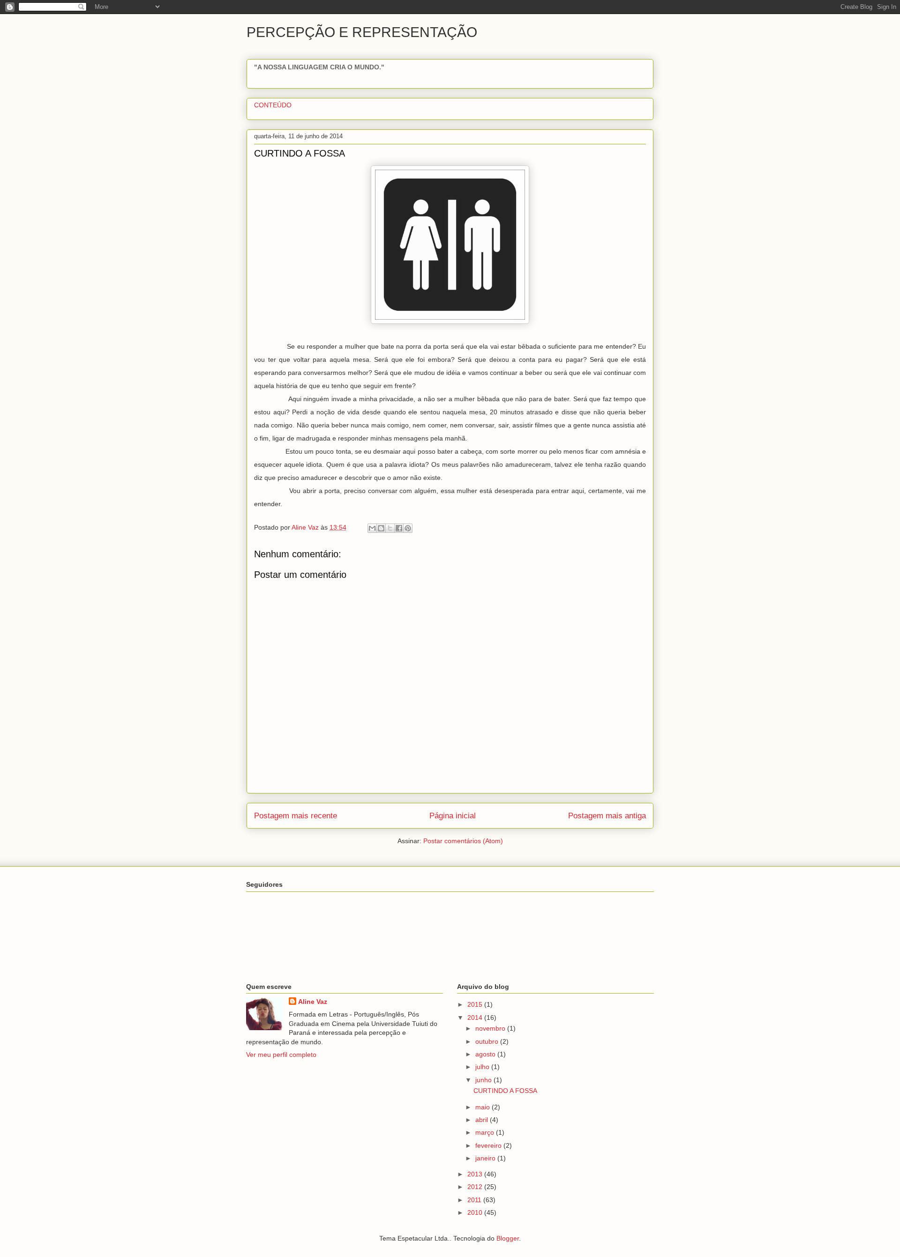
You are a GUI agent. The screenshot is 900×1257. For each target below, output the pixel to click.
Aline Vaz (312, 1001)
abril (482, 1119)
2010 (475, 1212)
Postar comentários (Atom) (463, 841)
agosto (486, 1054)
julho (483, 1066)
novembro (491, 1028)
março (485, 1132)
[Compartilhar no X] (390, 528)
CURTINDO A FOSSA (505, 1090)
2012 (475, 1186)
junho (484, 1080)
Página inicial (452, 815)
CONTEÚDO (273, 105)
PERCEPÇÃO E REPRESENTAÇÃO (362, 32)
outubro (487, 1041)
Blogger (507, 1238)
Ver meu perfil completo (281, 1054)
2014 (475, 1017)
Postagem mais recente (295, 815)
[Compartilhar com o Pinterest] (407, 528)
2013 (475, 1174)
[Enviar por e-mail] (372, 528)
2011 (475, 1200)
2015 (475, 1004)
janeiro (486, 1158)
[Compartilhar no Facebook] (399, 528)
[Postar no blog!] (381, 528)
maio (483, 1107)
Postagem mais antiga (607, 815)
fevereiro (489, 1145)
